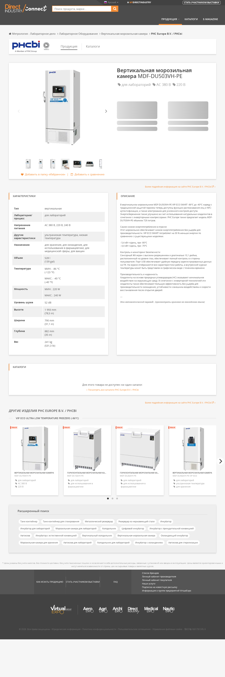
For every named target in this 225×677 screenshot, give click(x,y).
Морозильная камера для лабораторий (76, 528)
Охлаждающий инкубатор (174, 535)
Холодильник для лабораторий (113, 542)
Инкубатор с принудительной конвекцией (172, 528)
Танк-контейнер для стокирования (61, 521)
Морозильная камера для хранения (39, 542)
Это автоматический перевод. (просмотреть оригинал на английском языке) (162, 301)
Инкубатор (165, 521)
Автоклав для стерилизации (183, 542)
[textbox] (81, 9)
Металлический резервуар (99, 521)
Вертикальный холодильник (97, 535)
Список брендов (150, 573)
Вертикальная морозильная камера (136, 535)
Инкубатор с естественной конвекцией (56, 535)
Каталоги (191, 19)
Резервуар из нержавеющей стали (136, 521)
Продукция (169, 19)
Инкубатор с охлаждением (149, 542)
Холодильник (109, 528)
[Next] (105, 111)
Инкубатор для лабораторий (35, 528)
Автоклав (25, 535)
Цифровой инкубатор (133, 528)
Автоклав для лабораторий (77, 542)
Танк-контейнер (28, 521)
